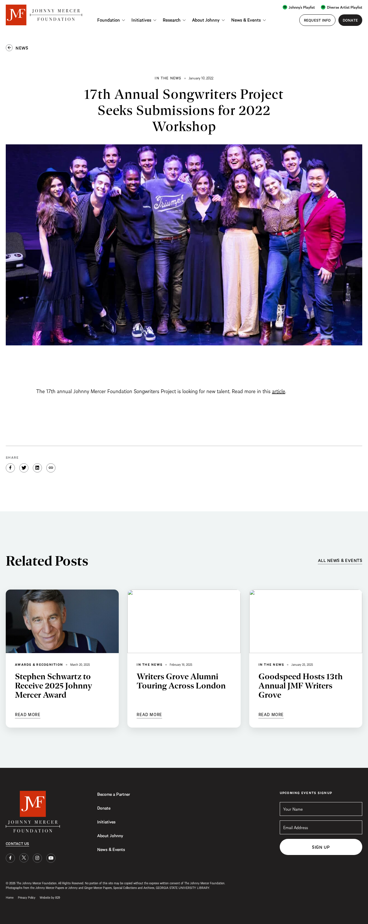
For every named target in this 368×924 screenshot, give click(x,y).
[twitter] (23, 857)
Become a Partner (113, 793)
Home (10, 897)
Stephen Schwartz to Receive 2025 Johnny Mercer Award (53, 685)
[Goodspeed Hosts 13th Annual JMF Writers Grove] (305, 621)
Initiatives (141, 19)
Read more (27, 714)
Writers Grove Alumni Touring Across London (181, 681)
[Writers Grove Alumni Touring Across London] (183, 621)
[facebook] (10, 858)
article (278, 391)
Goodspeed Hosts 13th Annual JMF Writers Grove (300, 685)
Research (172, 19)
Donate (103, 807)
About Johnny (206, 19)
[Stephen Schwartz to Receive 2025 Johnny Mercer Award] (62, 621)
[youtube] (50, 858)
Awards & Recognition (39, 664)
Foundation (108, 19)
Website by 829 (50, 897)
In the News (149, 664)
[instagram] (37, 858)
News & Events (246, 19)
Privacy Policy (26, 897)
